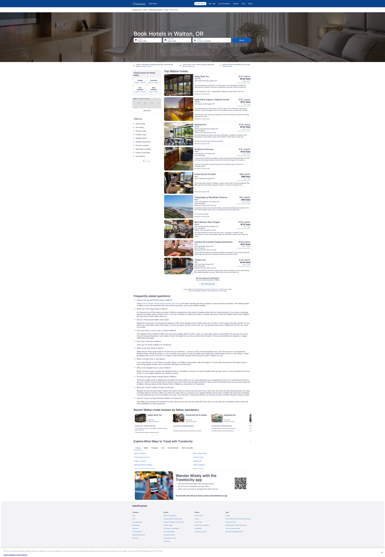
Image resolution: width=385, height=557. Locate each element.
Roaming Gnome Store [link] (138, 535)
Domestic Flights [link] (168, 525)
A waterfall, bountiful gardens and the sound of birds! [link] (163, 303)
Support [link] (228, 515)
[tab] (138, 448)
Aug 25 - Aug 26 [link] (140, 82)
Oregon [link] (166, 9)
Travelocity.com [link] (136, 9)
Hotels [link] (145, 9)
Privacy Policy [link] (199, 515)
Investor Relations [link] (137, 531)
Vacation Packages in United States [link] (173, 522)
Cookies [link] (197, 519)
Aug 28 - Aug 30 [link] (140, 92)
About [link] (134, 515)
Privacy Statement (10, 555)
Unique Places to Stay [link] (169, 538)
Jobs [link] (133, 519)
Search (242, 40)
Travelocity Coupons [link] (169, 535)
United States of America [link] (156, 9)
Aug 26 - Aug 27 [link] (153, 82)
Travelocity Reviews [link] (169, 531)
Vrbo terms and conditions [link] (202, 525)
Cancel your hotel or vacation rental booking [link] (238, 519)
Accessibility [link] (198, 528)
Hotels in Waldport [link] (199, 465)
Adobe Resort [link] (197, 461)
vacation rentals (146, 66)
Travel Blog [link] (166, 541)
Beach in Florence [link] (140, 453)
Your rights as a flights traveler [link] (234, 531)
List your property (224, 3)
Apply (147, 161)
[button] (192, 441)
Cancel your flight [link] (231, 522)
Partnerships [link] (135, 525)
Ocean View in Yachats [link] (141, 457)
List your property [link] (137, 522)
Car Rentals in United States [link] (171, 528)
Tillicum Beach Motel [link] (200, 453)
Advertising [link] (135, 538)
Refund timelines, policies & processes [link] (236, 525)
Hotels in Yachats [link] (140, 461)
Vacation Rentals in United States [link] (172, 519)
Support (236, 3)
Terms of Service (21, 555)
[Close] (382, 552)
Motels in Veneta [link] (198, 468)
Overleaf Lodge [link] (198, 457)
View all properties (208, 284)
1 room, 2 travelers (204, 41)
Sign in (250, 3)
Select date (142, 41)
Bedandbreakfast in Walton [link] (143, 465)
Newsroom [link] (135, 528)
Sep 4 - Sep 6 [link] (153, 92)
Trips (243, 3)
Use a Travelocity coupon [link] (233, 528)
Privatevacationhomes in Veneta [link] (144, 468)
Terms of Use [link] (198, 522)
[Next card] (249, 424)
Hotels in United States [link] (169, 515)
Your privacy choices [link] (200, 531)
